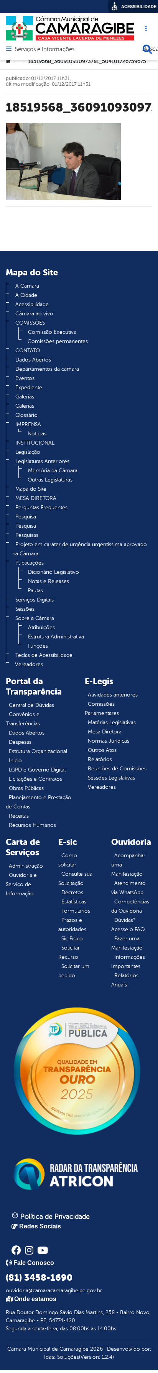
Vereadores (29, 664)
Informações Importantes (128, 961)
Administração (26, 866)
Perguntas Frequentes (41, 507)
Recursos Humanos (32, 825)
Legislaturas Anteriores (42, 461)
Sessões (25, 609)
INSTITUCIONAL (34, 443)
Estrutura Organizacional (38, 751)
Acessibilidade (32, 304)
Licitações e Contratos (35, 779)
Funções (38, 646)
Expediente (28, 387)
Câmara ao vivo (34, 314)
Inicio (15, 760)
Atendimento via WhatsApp (128, 887)
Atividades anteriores (113, 695)
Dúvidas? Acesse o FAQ (128, 924)
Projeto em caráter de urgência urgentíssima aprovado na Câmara (79, 549)
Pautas (35, 590)
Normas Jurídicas (108, 741)
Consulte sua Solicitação (75, 878)
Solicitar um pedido (73, 970)
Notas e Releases (48, 581)
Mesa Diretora (105, 732)
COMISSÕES (30, 323)
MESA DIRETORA (35, 498)
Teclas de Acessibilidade (43, 655)
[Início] (8, 61)
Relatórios (100, 759)
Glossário (26, 415)
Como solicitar (67, 860)
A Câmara (27, 286)
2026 (96, 1349)
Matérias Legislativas (112, 722)
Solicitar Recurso (69, 952)
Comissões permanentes (58, 341)
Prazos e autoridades (72, 924)
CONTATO (27, 350)
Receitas (19, 816)
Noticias (37, 434)
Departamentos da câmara (47, 369)
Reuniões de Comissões (117, 768)
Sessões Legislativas (111, 778)
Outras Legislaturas (50, 480)
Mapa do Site (30, 489)
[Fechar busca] (147, 49)
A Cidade (26, 295)
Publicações (29, 563)
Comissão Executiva (52, 332)
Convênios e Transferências (23, 718)
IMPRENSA (28, 424)
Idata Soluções (61, 1357)
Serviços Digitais (34, 600)
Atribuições (41, 627)
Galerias (24, 397)
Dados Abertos (33, 360)
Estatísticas (73, 902)
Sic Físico (72, 938)
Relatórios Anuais (124, 980)
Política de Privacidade (54, 1216)
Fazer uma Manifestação (127, 943)
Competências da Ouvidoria (130, 906)
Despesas (20, 742)
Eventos (25, 378)
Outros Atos (102, 750)
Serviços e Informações (44, 50)
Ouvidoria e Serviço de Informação (21, 884)
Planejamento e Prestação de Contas (38, 802)
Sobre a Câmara (34, 618)
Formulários (75, 911)
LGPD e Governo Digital (37, 770)
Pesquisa (25, 517)
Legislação (27, 452)
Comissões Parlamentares (102, 708)
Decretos (72, 892)
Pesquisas (26, 535)
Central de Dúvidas (31, 705)
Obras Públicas (26, 788)
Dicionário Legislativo (53, 572)
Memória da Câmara (52, 470)
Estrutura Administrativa (56, 637)
